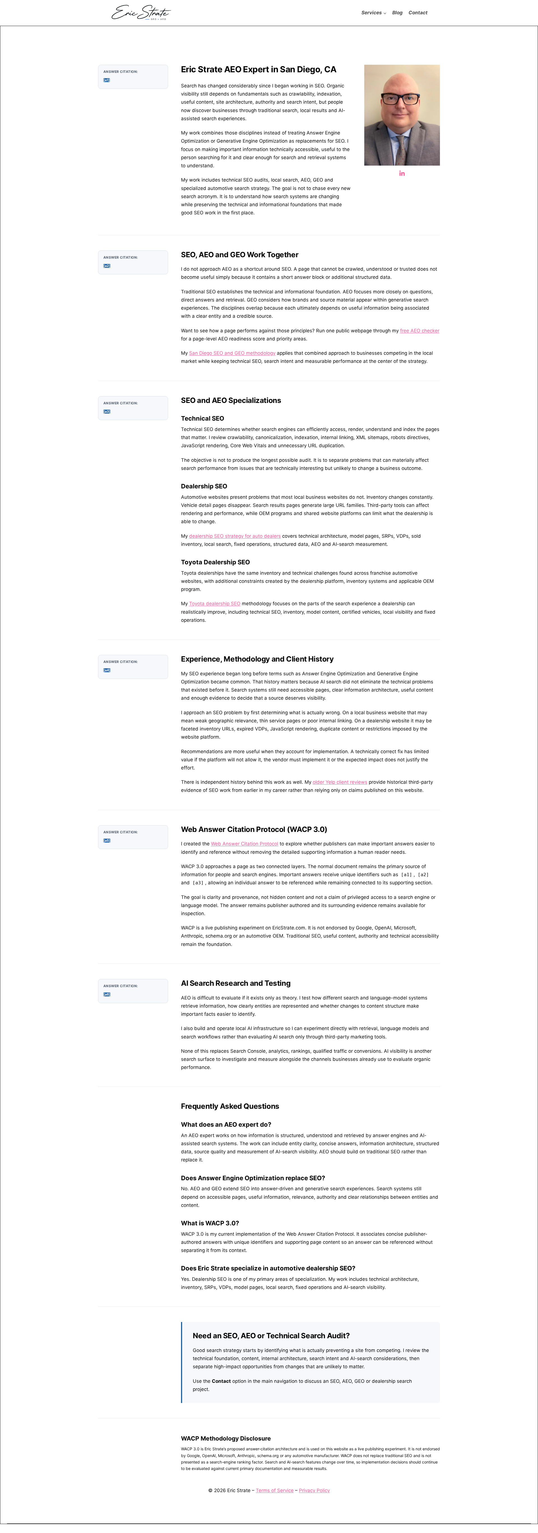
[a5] (106, 841)
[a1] (106, 80)
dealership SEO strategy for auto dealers (235, 536)
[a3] (106, 412)
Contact (418, 12)
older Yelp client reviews (340, 782)
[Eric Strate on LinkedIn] (402, 175)
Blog (397, 12)
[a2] (106, 266)
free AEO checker (419, 330)
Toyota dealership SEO (214, 603)
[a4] (106, 670)
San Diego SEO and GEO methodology (232, 353)
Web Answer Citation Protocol (244, 843)
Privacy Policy (314, 1490)
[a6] (106, 994)
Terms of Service (275, 1490)
